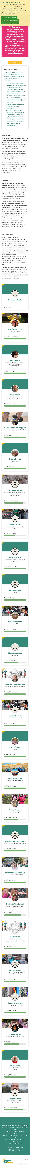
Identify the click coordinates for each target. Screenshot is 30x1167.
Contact (26, 1158)
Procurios (26, 1164)
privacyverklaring (9, 13)
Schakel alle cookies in (9, 17)
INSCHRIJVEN (14, 62)
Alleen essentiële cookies (10, 23)
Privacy (26, 1159)
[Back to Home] (7, 1161)
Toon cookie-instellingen (10, 20)
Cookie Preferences (23, 1161)
